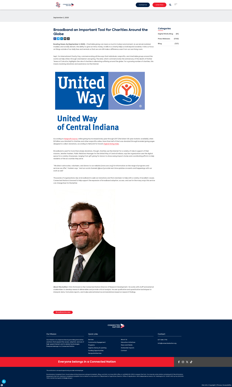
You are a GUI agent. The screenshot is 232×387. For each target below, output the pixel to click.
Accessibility (227, 385)
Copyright (212, 385)
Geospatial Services (95, 353)
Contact (124, 350)
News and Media (126, 345)
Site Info (205, 385)
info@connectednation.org (167, 343)
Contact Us (143, 5)
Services (91, 339)
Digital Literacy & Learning (97, 348)
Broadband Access (63, 312)
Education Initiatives (128, 342)
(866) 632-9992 (129, 374)
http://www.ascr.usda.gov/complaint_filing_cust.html (91, 374)
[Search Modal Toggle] (170, 4)
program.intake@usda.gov (64, 378)
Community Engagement (97, 342)
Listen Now (159, 5)
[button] (4, 381)
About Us (124, 339)
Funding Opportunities (96, 350)
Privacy (219, 385)
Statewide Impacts (127, 348)
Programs (91, 345)
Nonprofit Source (70, 139)
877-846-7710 (162, 339)
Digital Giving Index (111, 144)
